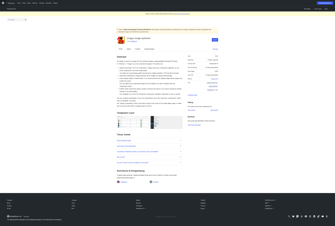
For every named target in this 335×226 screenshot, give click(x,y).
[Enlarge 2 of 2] (180, 118)
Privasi (9, 208)
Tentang (9, 200)
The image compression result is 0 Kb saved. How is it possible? (137, 151)
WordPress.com (270, 200)
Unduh (215, 40)
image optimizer (213, 86)
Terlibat (203, 200)
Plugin (73, 206)
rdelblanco (133, 41)
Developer (139, 206)
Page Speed (211, 90)
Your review (191, 110)
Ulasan (128, 49)
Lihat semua (214, 110)
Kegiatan (203, 203)
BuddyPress (269, 208)
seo (216, 90)
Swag (203, 208)
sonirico (155, 182)
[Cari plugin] (25, 19)
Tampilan (74, 200)
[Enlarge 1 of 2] (147, 118)
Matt (267, 203)
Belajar (138, 200)
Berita (8, 203)
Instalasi (137, 49)
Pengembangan (149, 49)
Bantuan (215, 49)
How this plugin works (124, 140)
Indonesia (26, 216)
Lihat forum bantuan (194, 125)
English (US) (214, 78)
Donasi (203, 206)
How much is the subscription (126, 146)
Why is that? (121, 157)
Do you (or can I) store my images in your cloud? (132, 162)
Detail (120, 49)
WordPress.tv (140, 208)
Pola (73, 208)
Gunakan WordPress (325, 3)
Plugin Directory (11, 9)
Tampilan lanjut (192, 95)
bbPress (268, 206)
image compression (212, 82)
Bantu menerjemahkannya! (182, 14)
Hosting (9, 206)
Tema (73, 203)
